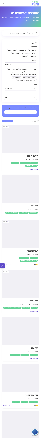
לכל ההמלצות (22, 112)
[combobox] (20, 64)
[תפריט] (4, 3)
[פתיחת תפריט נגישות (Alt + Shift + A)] (2, 265)
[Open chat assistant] (35, 432)
